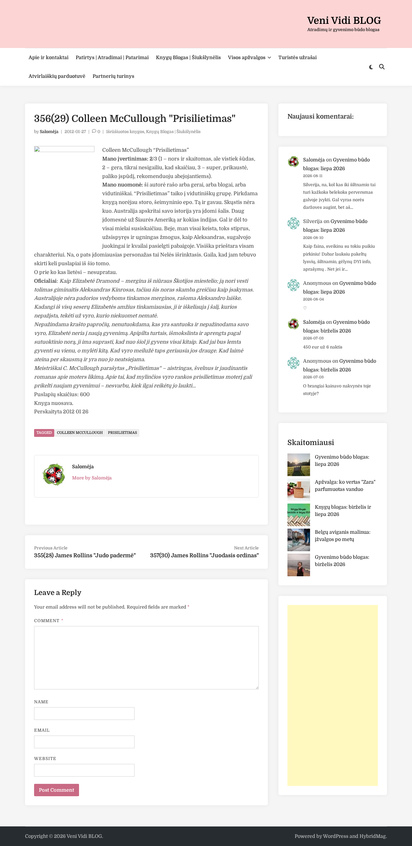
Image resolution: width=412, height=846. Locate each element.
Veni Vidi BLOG (344, 20)
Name (41, 701)
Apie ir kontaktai (48, 57)
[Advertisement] (332, 695)
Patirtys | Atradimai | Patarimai (112, 57)
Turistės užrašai (297, 57)
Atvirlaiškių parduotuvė (57, 76)
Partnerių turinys (113, 76)
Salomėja (49, 131)
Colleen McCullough (80, 433)
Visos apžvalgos (246, 57)
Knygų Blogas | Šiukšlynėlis (188, 57)
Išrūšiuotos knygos (125, 131)
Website (45, 758)
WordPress (335, 836)
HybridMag (373, 836)
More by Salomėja (92, 478)
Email (42, 730)
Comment (49, 620)
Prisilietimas (122, 433)
